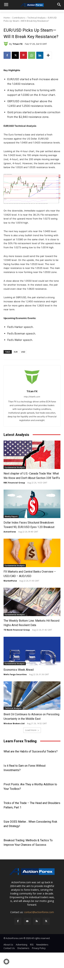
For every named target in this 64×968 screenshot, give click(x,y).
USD (23, 351)
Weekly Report (11, 516)
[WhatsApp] (31, 55)
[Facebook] (7, 55)
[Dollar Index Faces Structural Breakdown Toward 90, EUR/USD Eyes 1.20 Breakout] (32, 504)
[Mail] (27, 921)
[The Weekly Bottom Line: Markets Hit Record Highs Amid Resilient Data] (32, 602)
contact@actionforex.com (39, 912)
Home (7, 17)
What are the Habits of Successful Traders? (31, 751)
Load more (30, 730)
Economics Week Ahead (19, 669)
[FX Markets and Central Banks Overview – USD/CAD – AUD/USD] (32, 553)
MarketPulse (10, 580)
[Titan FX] (6, 44)
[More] (48, 55)
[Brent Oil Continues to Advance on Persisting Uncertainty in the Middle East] (32, 695)
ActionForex (10, 531)
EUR (16, 351)
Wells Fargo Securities (15, 674)
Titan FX (17, 44)
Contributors (18, 17)
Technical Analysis (36, 17)
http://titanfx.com (32, 396)
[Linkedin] (39, 55)
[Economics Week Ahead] (32, 651)
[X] (15, 55)
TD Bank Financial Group (17, 629)
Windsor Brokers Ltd (14, 723)
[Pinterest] (23, 55)
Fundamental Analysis (15, 467)
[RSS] (36, 921)
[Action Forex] (32, 5)
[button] (6, 961)
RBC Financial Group (14, 482)
